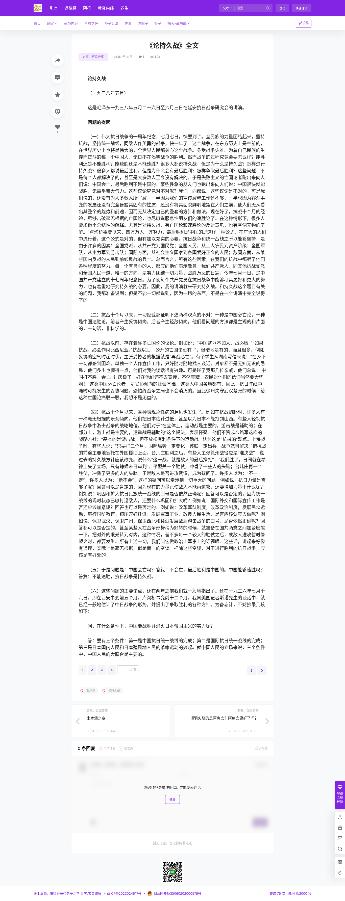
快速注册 (301, 8)
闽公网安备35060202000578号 (177, 893)
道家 (50, 23)
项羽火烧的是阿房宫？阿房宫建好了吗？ (224, 718)
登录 (282, 8)
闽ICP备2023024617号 (124, 893)
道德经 (70, 8)
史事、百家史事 (93, 57)
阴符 (87, 8)
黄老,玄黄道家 (90, 893)
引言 (54, 8)
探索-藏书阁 (177, 23)
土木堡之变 (96, 718)
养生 (124, 8)
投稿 (306, 23)
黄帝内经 (106, 8)
